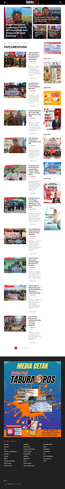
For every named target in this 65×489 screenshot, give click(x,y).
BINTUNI (6, 447)
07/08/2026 (38, 38)
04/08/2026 (31, 63)
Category (10, 42)
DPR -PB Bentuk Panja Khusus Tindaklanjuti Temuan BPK (35, 140)
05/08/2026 (52, 38)
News (25, 461)
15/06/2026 (31, 211)
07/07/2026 (31, 147)
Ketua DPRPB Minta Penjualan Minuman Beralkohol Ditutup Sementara (34, 231)
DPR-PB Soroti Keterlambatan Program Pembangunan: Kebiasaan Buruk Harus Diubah (53, 31)
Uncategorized (47, 458)
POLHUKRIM (16, 42)
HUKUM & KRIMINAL (9, 461)
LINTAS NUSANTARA (29, 449)
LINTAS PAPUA (28, 451)
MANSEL (26, 456)
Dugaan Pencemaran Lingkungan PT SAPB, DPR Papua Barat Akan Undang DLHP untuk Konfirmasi (17, 30)
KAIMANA (26, 444)
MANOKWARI (27, 454)
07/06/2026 (31, 296)
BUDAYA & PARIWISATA (10, 451)
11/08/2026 (38, 24)
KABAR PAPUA (8, 466)
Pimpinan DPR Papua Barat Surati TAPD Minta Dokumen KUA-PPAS (35, 113)
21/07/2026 (31, 92)
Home (5, 42)
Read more (33, 78)
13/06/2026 (31, 238)
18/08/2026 (17, 38)
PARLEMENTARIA (10, 21)
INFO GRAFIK (7, 463)
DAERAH (6, 454)
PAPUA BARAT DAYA (29, 466)
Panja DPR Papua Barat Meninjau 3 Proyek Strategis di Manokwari (34, 85)
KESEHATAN (27, 447)
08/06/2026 (31, 269)
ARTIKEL (6, 444)
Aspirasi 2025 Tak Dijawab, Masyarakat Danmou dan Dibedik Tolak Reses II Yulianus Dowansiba (35, 289)
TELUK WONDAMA (48, 456)
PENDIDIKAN (46, 449)
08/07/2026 (31, 120)
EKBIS (5, 458)
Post (44, 454)
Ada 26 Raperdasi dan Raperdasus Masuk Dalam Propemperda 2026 (39, 31)
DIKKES (6, 456)
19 (25, 348)
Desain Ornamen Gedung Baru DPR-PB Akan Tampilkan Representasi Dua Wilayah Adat (47, 19)
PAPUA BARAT (38, 14)
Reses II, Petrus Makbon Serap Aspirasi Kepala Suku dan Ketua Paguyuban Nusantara (35, 321)
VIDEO (44, 461)
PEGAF (45, 447)
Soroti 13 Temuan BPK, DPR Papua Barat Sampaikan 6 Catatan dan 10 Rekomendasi (34, 56)
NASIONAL (26, 458)
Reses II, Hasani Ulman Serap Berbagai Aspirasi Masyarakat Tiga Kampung (34, 261)
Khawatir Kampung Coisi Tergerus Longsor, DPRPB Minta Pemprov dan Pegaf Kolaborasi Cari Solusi (35, 202)
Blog (5, 449)
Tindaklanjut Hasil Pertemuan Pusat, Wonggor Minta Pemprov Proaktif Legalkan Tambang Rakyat (34, 170)
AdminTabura (10, 38)
